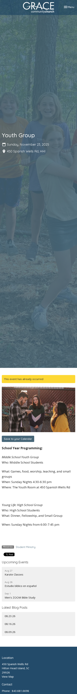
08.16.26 (10, 624)
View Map (8, 676)
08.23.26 (10, 616)
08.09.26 (10, 632)
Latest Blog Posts (14, 607)
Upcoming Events (15, 562)
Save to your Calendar (18, 439)
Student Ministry (25, 547)
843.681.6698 (20, 691)
